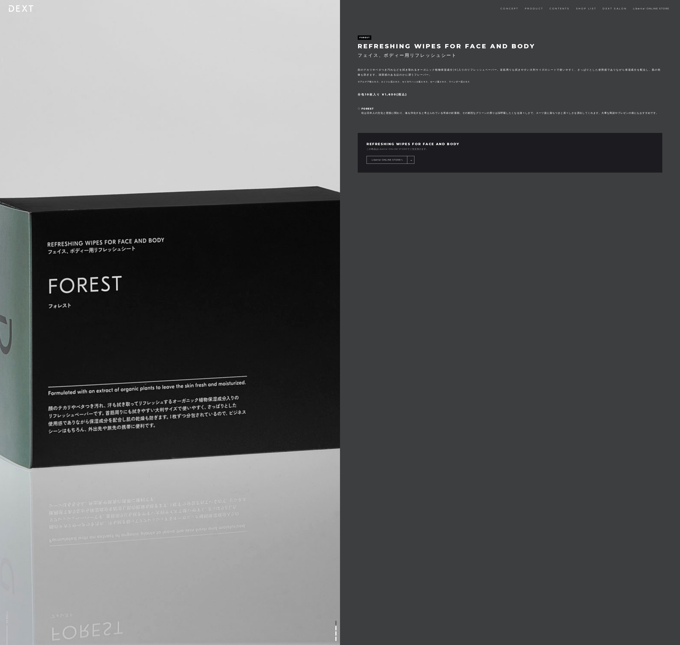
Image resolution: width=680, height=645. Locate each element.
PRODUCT (534, 8)
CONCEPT (509, 8)
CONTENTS (559, 8)
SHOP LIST (586, 8)
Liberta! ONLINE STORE (651, 8)
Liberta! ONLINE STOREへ (387, 159)
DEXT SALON (615, 8)
